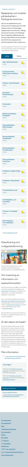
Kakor (3, 426)
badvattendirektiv (8, 308)
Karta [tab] (19, 56)
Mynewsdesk (6, 443)
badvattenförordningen (13, 305)
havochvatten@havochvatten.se (14, 452)
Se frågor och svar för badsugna (13, 370)
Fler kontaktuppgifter (7, 455)
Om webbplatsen (6, 423)
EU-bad (12, 291)
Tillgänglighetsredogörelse (8, 429)
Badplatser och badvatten (9, 9)
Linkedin (5, 438)
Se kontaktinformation (9, 379)
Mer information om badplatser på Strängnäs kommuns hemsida (14, 357)
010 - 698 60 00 (10, 449)
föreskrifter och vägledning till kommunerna (13, 301)
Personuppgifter (6, 432)
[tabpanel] (14, 144)
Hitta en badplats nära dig (10, 233)
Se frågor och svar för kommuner (12, 377)
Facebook (6, 441)
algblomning (4, 291)
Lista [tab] (7, 56)
